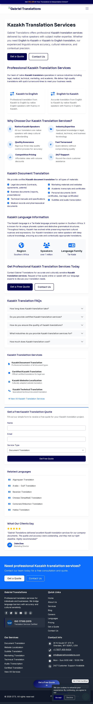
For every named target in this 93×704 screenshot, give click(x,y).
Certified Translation (13, 668)
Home (51, 598)
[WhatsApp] (30, 613)
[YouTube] (21, 613)
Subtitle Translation (13, 651)
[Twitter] (11, 613)
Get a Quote (17, 56)
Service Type (13, 445)
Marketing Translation (14, 655)
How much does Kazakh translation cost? (30, 341)
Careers (51, 614)
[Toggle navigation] (87, 8)
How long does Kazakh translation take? (29, 308)
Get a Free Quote (20, 286)
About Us (52, 602)
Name (10, 423)
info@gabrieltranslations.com (66, 655)
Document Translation (14, 643)
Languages (53, 618)
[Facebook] (6, 613)
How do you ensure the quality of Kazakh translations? (36, 325)
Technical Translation (14, 659)
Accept (58, 697)
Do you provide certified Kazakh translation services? (36, 317)
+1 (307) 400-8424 (62, 649)
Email (9, 434)
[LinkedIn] (16, 613)
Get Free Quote (46, 458)
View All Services (12, 672)
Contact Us (38, 56)
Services (52, 606)
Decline (69, 697)
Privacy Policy (62, 692)
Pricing (51, 622)
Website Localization (13, 647)
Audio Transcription (13, 663)
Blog (50, 610)
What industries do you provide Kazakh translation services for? (41, 333)
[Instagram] (26, 613)
